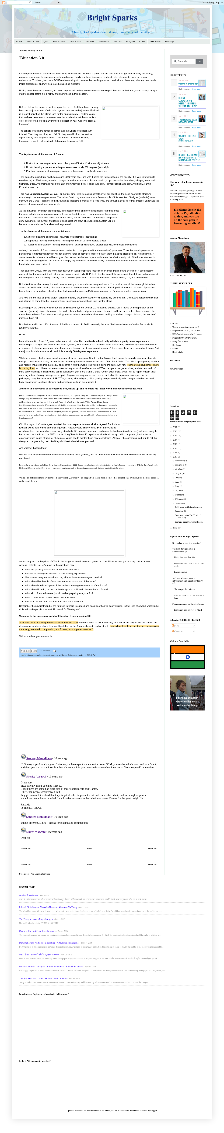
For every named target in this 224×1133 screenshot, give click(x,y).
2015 (175, 435)
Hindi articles (155, 41)
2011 (175, 452)
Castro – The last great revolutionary (37, 931)
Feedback (118, 41)
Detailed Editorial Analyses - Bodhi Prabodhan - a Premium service (51, 966)
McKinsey (62, 655)
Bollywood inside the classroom (188, 506)
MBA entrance (59, 41)
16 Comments (45, 650)
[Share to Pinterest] (35, 651)
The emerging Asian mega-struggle (187, 121)
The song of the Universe (184, 589)
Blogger (153, 1110)
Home (89, 848)
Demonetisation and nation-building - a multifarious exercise (189, 157)
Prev (173, 695)
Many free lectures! (180, 341)
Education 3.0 (180, 510)
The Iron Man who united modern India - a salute (43, 978)
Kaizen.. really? (180, 571)
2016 (175, 431)
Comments (178, 631)
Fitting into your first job (184, 557)
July (177, 477)
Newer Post (26, 848)
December (179, 460)
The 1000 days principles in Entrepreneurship (183, 550)
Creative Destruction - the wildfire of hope (189, 596)
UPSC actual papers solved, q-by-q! (187, 334)
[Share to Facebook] (32, 651)
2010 (175, 456)
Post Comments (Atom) (40, 873)
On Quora (130, 41)
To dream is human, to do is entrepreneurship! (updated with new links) (187, 581)
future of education (50, 655)
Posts (176, 625)
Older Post (152, 848)
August (178, 473)
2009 (175, 527)
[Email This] (22, 651)
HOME (19, 41)
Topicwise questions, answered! (185, 327)
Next (201, 695)
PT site (142, 41)
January (178, 503)
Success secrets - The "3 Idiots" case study (188, 516)
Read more (196, 88)
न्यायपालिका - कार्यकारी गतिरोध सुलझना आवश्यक (39, 954)
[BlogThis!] (25, 651)
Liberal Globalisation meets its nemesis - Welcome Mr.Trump (187, 102)
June (177, 481)
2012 (175, 448)
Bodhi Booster (33, 41)
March (178, 494)
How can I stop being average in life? (186, 183)
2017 (175, 426)
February (179, 498)
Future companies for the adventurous (188, 603)
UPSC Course (75, 41)
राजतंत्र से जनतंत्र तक (188, 84)
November (180, 464)
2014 (175, 439)
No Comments (184, 88)
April (177, 490)
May (177, 486)
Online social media (75, 655)
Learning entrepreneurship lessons (189, 521)
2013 (175, 443)
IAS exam (90, 41)
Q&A (46, 41)
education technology (34, 655)
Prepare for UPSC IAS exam (184, 337)
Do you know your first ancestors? (186, 542)
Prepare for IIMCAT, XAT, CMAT (186, 330)
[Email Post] (54, 650)
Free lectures (104, 41)
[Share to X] (29, 651)
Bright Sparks (112, 17)
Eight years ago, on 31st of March (188, 609)
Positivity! (169, 41)
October (179, 469)
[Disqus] (89, 706)
